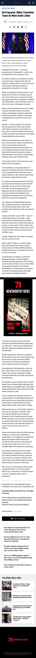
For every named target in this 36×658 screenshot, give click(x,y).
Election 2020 (16, 511)
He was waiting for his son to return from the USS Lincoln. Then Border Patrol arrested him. (17, 539)
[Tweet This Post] (14, 27)
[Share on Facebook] (10, 27)
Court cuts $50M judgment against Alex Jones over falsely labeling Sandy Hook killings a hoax (18, 558)
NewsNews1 (13, 22)
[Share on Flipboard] (18, 27)
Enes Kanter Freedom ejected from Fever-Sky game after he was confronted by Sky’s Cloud (17, 530)
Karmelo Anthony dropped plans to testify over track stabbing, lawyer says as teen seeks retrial (16, 548)
